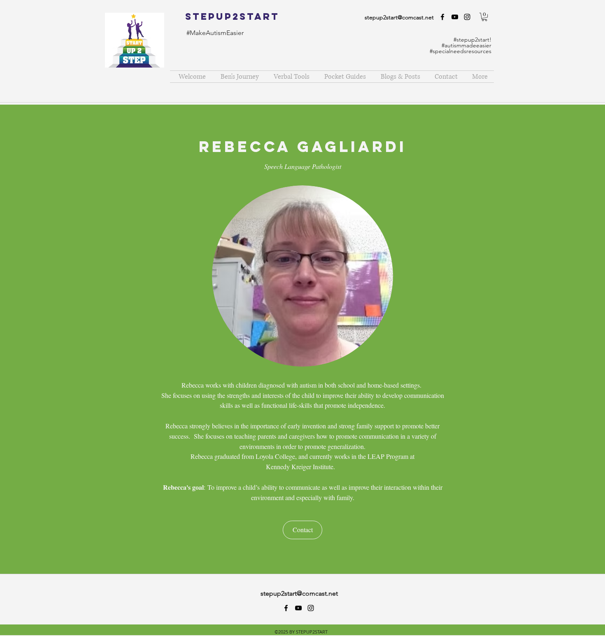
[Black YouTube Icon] (455, 17)
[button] (484, 17)
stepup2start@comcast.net (399, 17)
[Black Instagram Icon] (467, 17)
